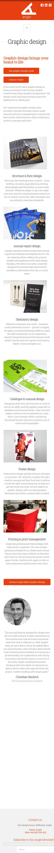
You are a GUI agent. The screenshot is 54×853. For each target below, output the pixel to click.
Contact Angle (16, 79)
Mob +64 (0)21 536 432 (35, 832)
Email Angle (35, 829)
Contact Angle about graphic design (27, 582)
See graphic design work (21, 70)
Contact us (35, 820)
